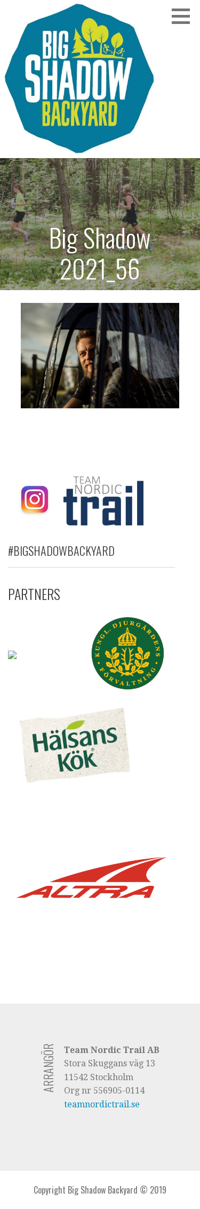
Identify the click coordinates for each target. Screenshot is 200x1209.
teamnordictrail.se (102, 1104)
